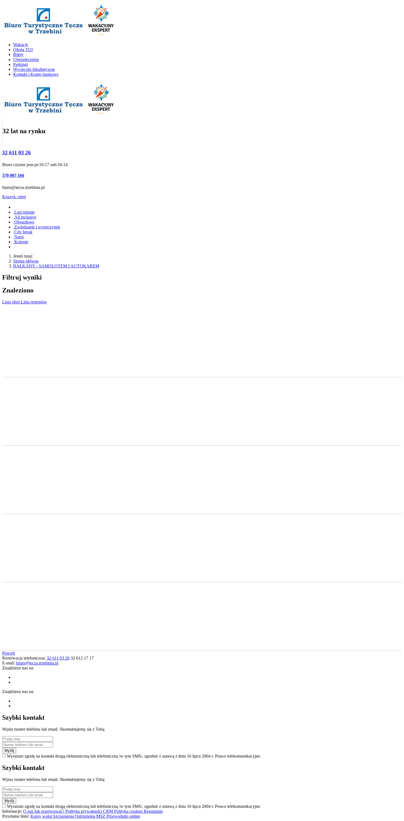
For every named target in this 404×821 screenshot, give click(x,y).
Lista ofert (11, 302)
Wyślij (9, 751)
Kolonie (20, 241)
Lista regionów (34, 302)
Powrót (8, 653)
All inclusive (24, 217)
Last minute (24, 212)
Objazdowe (23, 222)
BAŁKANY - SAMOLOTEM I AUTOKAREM (56, 266)
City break (22, 232)
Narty (18, 236)
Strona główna (25, 261)
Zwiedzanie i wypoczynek (36, 227)
